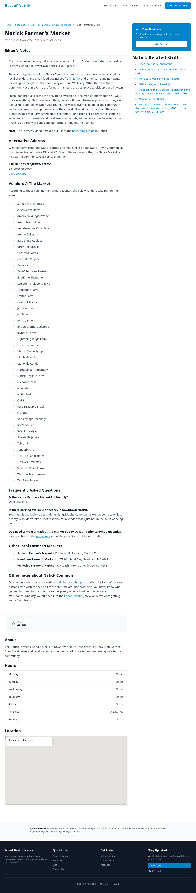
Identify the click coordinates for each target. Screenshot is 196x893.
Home (8, 24)
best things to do (83, 131)
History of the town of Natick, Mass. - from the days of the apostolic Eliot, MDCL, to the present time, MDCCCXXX (161, 108)
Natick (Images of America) (154, 84)
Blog (125, 5)
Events (136, 5)
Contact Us (58, 869)
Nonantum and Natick (151, 99)
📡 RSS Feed (154, 870)
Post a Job (105, 864)
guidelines (43, 536)
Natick (76, 78)
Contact (156, 5)
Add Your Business (178, 5)
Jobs (145, 5)
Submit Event (107, 860)
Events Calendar (61, 856)
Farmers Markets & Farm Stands (55, 24)
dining (63, 582)
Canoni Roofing (74, 596)
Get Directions (17, 174)
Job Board (58, 860)
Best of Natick (17, 5)
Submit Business (109, 856)
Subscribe (156, 865)
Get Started (161, 44)
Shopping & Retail (24, 24)
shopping (80, 582)
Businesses (110, 5)
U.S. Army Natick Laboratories (156, 64)
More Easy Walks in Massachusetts (159, 78)
